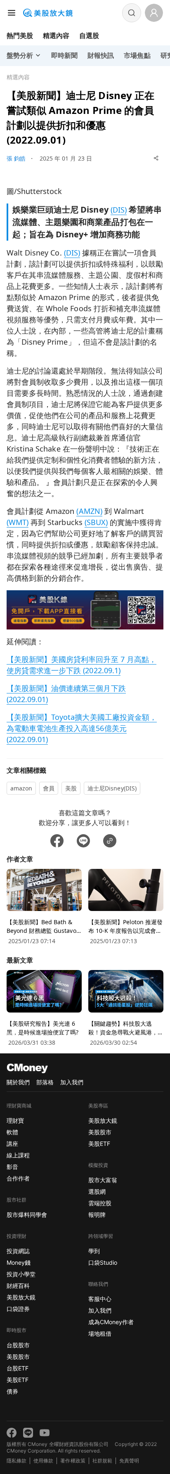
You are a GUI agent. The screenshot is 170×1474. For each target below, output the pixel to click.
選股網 (97, 1191)
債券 (12, 1391)
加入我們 (71, 1082)
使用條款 (43, 1460)
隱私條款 (16, 1460)
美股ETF (17, 1379)
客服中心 (99, 1298)
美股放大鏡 (21, 1297)
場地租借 (99, 1333)
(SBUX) (96, 522)
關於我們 (18, 1082)
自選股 (89, 35)
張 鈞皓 (16, 158)
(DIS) (119, 210)
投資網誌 (18, 1250)
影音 (12, 1166)
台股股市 (18, 1345)
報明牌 (97, 1214)
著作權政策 (72, 1460)
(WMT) (17, 522)
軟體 (12, 1132)
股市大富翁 (102, 1179)
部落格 (45, 1082)
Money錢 (19, 1262)
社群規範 (102, 1460)
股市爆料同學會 (27, 1214)
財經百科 (18, 1285)
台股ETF (17, 1368)
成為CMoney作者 (111, 1321)
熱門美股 (20, 35)
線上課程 (18, 1155)
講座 (12, 1143)
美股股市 (18, 1356)
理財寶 (15, 1120)
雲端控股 (99, 1203)
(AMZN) (89, 511)
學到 (94, 1250)
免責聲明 (129, 1460)
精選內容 (56, 35)
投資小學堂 (21, 1274)
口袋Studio (102, 1262)
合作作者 (18, 1178)
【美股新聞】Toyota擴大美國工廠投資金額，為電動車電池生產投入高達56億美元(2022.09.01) (82, 728)
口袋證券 (18, 1308)
